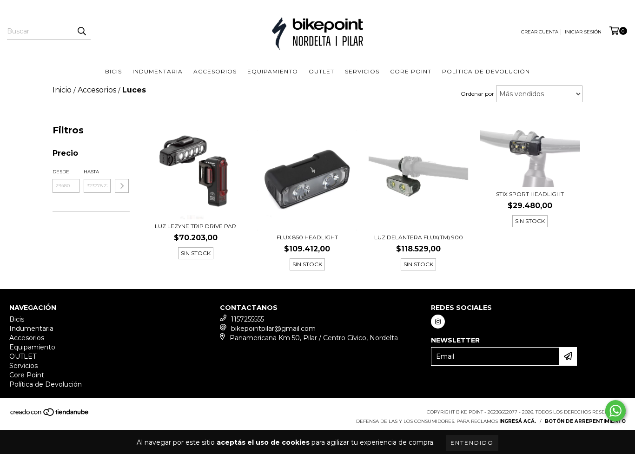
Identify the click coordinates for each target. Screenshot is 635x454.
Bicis (113, 71)
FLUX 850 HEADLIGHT (307, 237)
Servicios (362, 71)
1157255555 (247, 319)
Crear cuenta (539, 32)
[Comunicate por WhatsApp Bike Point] (615, 410)
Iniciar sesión (583, 32)
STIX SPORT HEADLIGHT (530, 194)
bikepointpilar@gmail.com (273, 328)
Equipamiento (272, 71)
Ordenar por (477, 93)
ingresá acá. (517, 421)
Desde (61, 172)
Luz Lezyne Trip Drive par (195, 226)
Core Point (410, 71)
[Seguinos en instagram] (438, 322)
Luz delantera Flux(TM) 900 (418, 237)
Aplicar (122, 186)
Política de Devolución (486, 71)
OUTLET (321, 71)
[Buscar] (81, 31)
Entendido (472, 442)
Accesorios (215, 71)
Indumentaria (157, 71)
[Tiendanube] (50, 415)
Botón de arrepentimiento (585, 421)
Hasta (91, 172)
